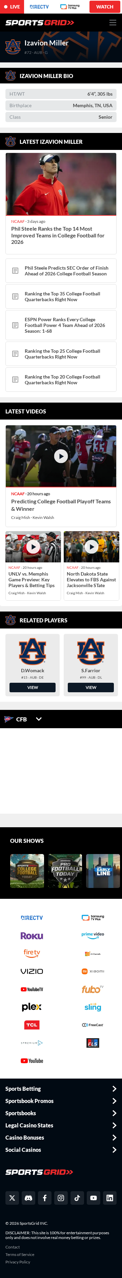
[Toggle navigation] (113, 22)
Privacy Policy (17, 1262)
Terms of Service (19, 1254)
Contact (12, 1247)
